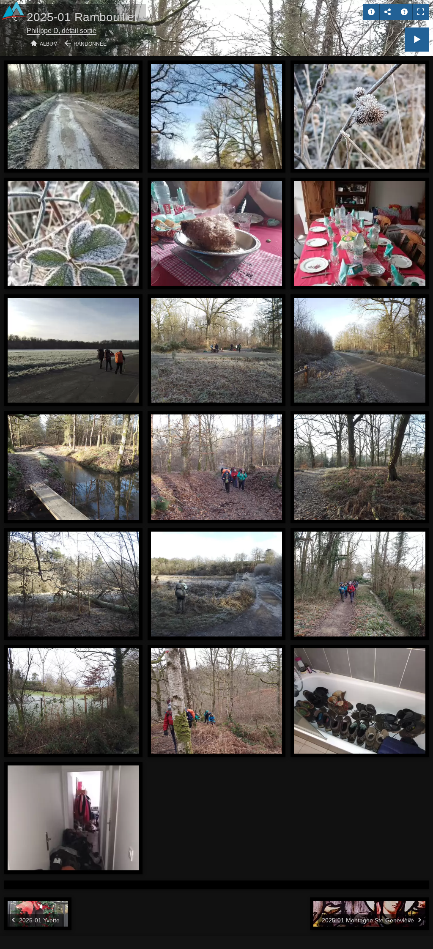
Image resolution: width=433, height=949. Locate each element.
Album (49, 44)
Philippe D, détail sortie (61, 30)
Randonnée (90, 44)
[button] (17, 932)
